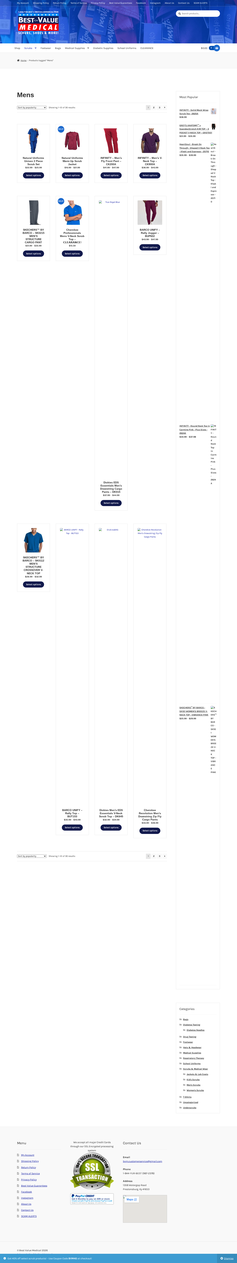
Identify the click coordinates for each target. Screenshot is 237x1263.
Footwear (46, 48)
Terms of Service (79, 3)
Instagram (155, 3)
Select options (33, 175)
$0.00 (206, 48)
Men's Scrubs (193, 1085)
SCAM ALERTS (200, 3)
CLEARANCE (146, 48)
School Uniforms (126, 48)
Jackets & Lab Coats (197, 1074)
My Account (23, 3)
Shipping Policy (41, 3)
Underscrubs (189, 1107)
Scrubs (28, 48)
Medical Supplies (75, 48)
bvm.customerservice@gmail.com (142, 1161)
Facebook (141, 3)
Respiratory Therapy (193, 1058)
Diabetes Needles (195, 1030)
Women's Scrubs (195, 1090)
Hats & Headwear (192, 1047)
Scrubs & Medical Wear (195, 1069)
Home (23, 60)
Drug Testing (189, 1036)
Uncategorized (190, 1102)
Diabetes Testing (191, 1024)
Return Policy (59, 3)
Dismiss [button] (228, 1258)
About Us (169, 3)
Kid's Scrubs (193, 1079)
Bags (58, 48)
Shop (17, 48)
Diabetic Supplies (103, 48)
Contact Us (183, 3)
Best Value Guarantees (120, 3)
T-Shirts (187, 1097)
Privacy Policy (98, 3)
